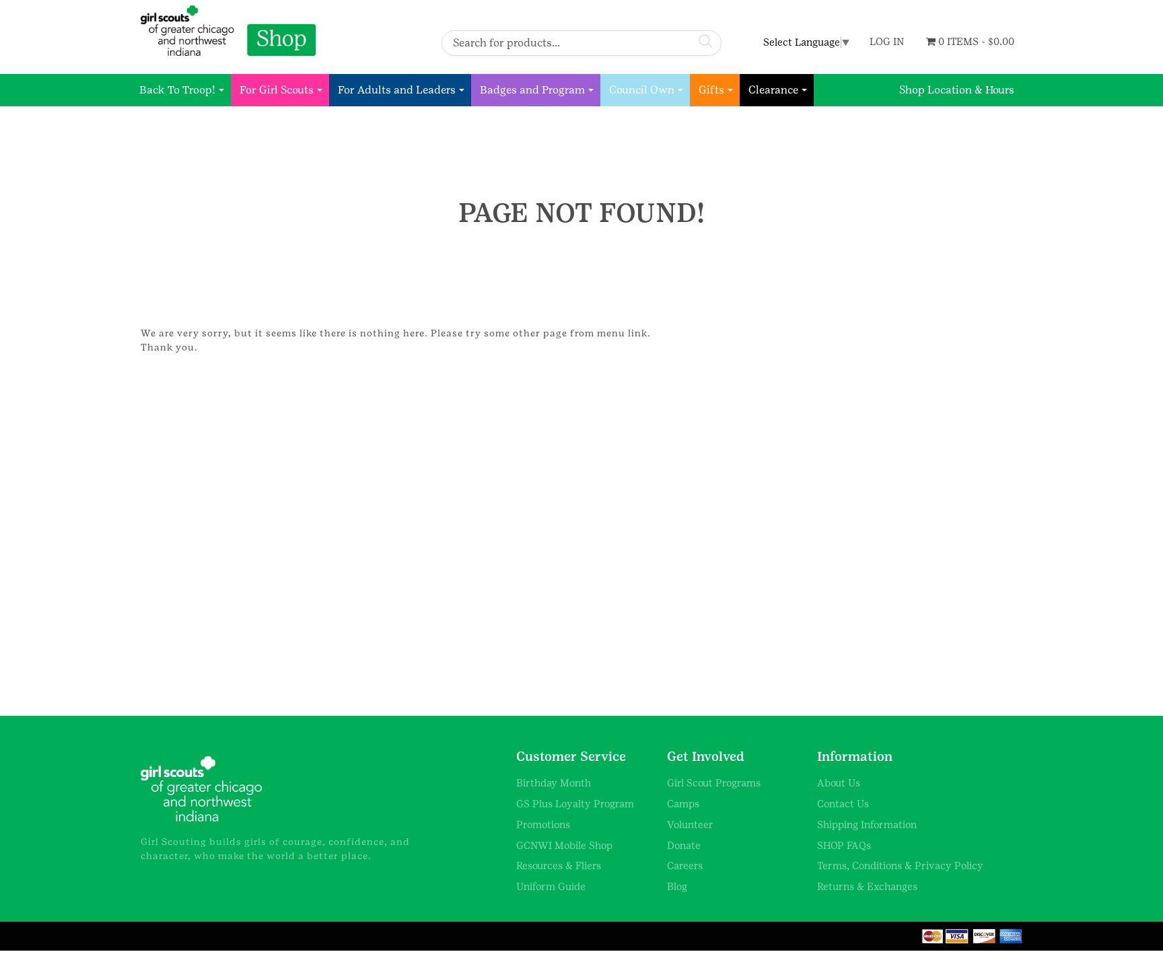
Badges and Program (532, 89)
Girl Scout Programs (714, 782)
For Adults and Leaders (397, 89)
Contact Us (843, 803)
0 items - (975, 41)
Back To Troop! (177, 89)
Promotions (543, 824)
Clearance (773, 89)
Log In (887, 41)
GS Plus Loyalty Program (575, 803)
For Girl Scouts (277, 89)
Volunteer (690, 824)
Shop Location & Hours (956, 89)
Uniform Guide (551, 886)
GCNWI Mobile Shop (564, 845)
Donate (684, 845)
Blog (677, 886)
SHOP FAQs (844, 845)
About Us (838, 782)
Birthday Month (553, 782)
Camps (683, 803)
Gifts (711, 89)
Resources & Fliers (558, 865)
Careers (685, 865)
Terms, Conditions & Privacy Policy (900, 865)
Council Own (641, 89)
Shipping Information (867, 824)
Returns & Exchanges (867, 886)
